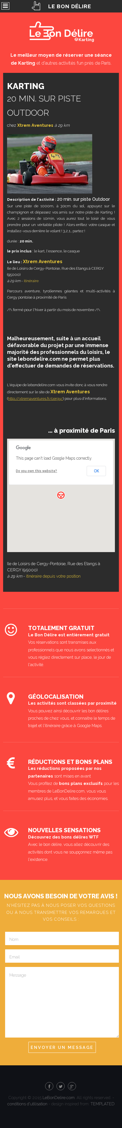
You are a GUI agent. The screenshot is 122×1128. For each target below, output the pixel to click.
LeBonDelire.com (59, 1097)
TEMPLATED (103, 1103)
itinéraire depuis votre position (53, 576)
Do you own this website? (36, 471)
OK (96, 471)
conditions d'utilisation (27, 1103)
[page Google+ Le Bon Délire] (72, 1086)
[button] (61, 495)
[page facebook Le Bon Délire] (49, 1086)
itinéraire (31, 281)
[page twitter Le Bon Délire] (60, 1086)
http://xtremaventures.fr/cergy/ (35, 398)
